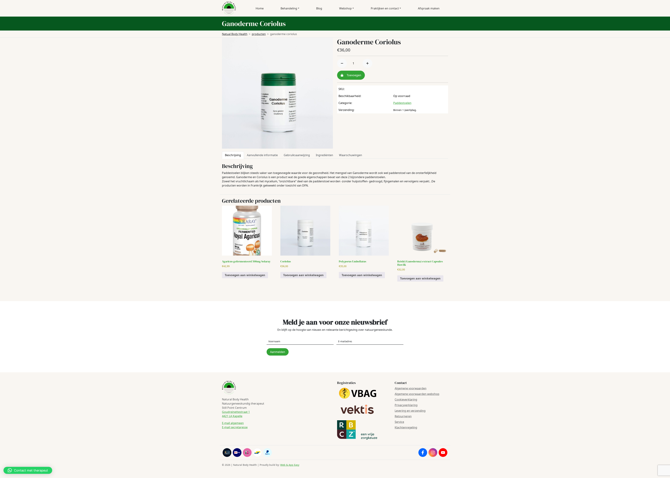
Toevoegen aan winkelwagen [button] (245, 275)
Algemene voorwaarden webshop (417, 394)
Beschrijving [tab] (233, 155)
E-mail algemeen (233, 423)
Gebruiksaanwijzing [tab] (297, 155)
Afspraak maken (429, 8)
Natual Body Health (234, 34)
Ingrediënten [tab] (324, 155)
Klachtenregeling (406, 427)
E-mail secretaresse (235, 427)
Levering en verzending (410, 411)
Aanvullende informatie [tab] (262, 155)
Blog (319, 8)
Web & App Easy (289, 464)
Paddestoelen (402, 103)
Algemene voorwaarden (410, 388)
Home (260, 8)
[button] (27, 470)
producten (259, 34)
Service (399, 422)
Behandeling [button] (289, 8)
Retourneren (403, 416)
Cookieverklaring (406, 399)
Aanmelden (277, 352)
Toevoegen (353, 75)
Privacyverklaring (406, 405)
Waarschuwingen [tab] (350, 155)
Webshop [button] (345, 8)
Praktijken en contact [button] (385, 8)
